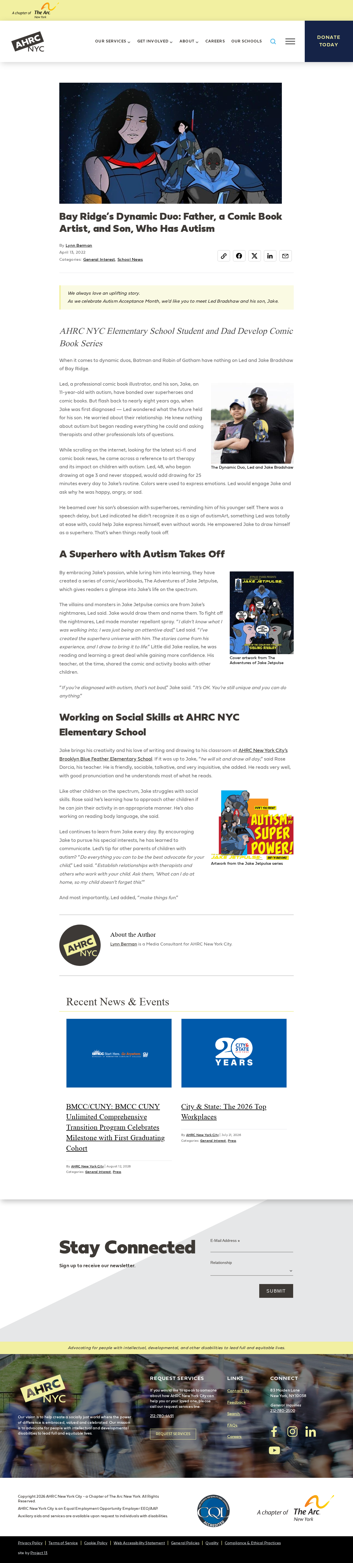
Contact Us (238, 1391)
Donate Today (329, 41)
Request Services (173, 1434)
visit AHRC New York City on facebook (274, 1431)
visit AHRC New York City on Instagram (292, 1431)
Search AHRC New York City (273, 41)
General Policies (185, 1543)
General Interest (99, 259)
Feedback (236, 1402)
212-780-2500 (282, 1411)
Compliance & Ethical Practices (253, 1543)
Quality (211, 1543)
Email (285, 255)
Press (117, 1171)
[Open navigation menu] (290, 41)
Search (233, 1414)
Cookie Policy (96, 1543)
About (187, 41)
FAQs (232, 1425)
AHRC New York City (28, 41)
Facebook (239, 255)
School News (130, 259)
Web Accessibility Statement (139, 1543)
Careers (215, 41)
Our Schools (246, 41)
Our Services (110, 41)
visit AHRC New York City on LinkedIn (310, 1431)
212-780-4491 (162, 1416)
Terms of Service (63, 1543)
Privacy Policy (30, 1543)
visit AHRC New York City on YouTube (274, 1450)
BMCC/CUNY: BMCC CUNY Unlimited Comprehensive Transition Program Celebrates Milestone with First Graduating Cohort (115, 1127)
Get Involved (153, 41)
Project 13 (38, 1553)
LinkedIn (270, 255)
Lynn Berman (79, 245)
